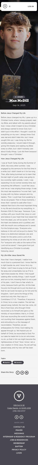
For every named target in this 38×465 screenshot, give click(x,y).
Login (19, 453)
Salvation (19, 362)
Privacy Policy (19, 450)
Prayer (19, 430)
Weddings (19, 433)
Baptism (7, 362)
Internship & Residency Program (19, 437)
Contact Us (19, 427)
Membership (19, 443)
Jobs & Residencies (19, 440)
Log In (31, 6)
